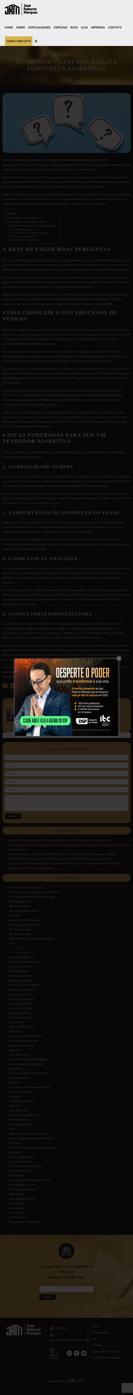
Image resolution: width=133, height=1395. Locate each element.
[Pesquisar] (36, 41)
